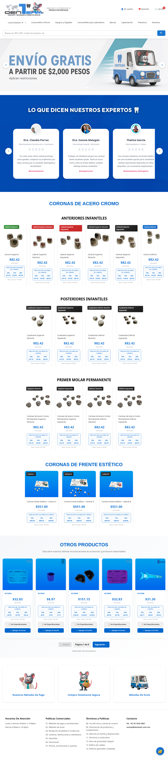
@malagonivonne (86, 171)
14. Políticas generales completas (100, 748)
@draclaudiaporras (36, 171)
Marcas (113, 22)
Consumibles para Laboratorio (91, 22)
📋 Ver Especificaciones (18, 624)
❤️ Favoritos (143, 9)
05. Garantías (51, 738)
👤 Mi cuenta (127, 9)
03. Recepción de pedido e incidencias (62, 731)
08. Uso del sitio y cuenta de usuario (102, 723)
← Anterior (65, 645)
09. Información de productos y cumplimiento (100, 728)
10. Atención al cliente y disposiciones (102, 734)
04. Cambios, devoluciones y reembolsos (63, 734)
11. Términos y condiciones (98, 737)
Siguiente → (101, 644)
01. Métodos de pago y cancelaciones (62, 723)
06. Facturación (52, 742)
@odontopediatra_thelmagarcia (136, 171)
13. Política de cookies (95, 745)
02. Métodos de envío (55, 727)
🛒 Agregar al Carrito (18, 630)
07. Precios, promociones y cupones (61, 746)
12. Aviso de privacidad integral (100, 741)
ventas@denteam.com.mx (138, 727)
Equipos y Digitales (63, 22)
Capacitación (127, 22)
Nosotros (156, 22)
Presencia (142, 22)
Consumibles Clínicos (40, 22)
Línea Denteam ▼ (15, 23)
